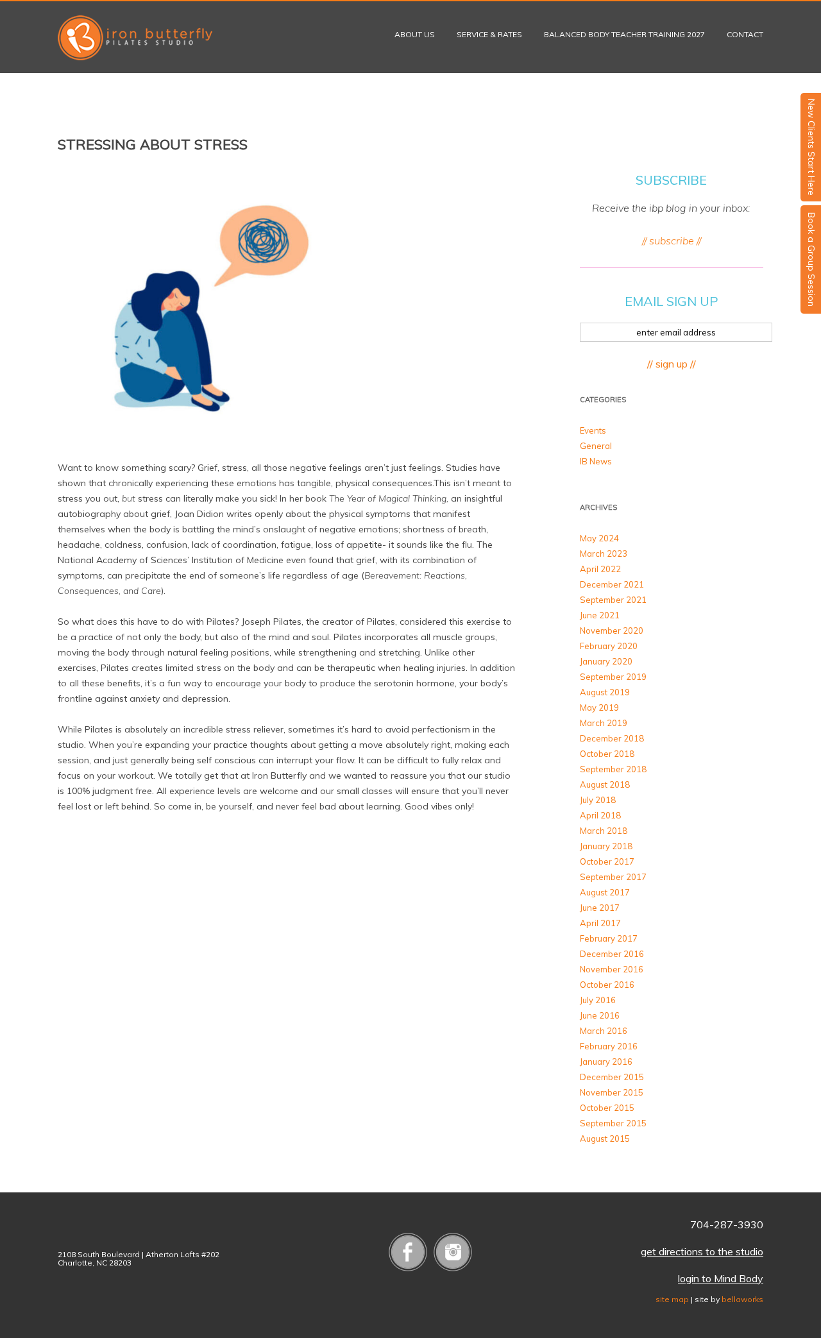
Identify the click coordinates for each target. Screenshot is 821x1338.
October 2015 (607, 1108)
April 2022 (600, 569)
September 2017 (613, 877)
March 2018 (603, 831)
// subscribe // (671, 240)
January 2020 (606, 661)
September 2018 (613, 769)
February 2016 (609, 1046)
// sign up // (671, 363)
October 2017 (607, 861)
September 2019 (613, 677)
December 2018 (612, 738)
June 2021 (600, 615)
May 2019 (599, 707)
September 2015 (613, 1123)
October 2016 (607, 984)
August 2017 (605, 892)
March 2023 (603, 553)
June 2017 (600, 907)
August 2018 (605, 784)
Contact (745, 34)
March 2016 (603, 1031)
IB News (596, 461)
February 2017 (609, 938)
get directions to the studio (702, 1251)
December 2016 (612, 954)
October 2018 (607, 754)
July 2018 (598, 800)
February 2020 (609, 646)
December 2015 (612, 1077)
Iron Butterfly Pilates (135, 37)
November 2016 (611, 969)
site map (672, 1299)
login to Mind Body (720, 1278)
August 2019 (605, 692)
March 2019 (603, 723)
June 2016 (600, 1015)
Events (593, 430)
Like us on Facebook (408, 1252)
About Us (414, 34)
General (596, 446)
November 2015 (611, 1092)
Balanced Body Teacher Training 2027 (624, 34)
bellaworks (742, 1299)
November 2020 (611, 630)
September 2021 (613, 600)
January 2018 (606, 846)
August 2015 (605, 1138)
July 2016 (598, 1000)
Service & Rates (489, 34)
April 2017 (600, 923)
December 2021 (612, 584)
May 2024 (599, 538)
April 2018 (600, 815)
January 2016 (606, 1061)
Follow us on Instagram (453, 1252)
